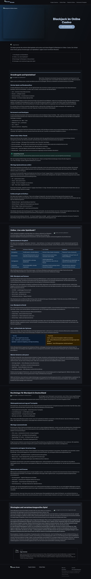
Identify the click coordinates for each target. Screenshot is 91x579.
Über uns (63, 567)
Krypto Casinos (54, 2)
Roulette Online (71, 2)
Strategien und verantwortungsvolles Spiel (24, 61)
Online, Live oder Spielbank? (20, 56)
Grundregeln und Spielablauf (20, 54)
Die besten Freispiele (82, 2)
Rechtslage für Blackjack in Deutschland (23, 59)
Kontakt (73, 567)
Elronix (12, 2)
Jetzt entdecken (66, 26)
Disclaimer (64, 569)
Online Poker (63, 2)
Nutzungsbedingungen (76, 569)
